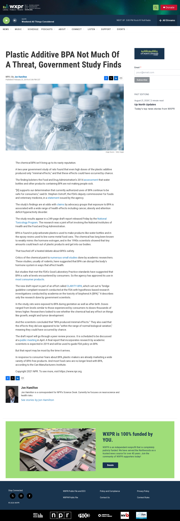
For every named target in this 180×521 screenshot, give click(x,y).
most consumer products (29, 279)
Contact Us (105, 497)
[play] (6, 20)
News (6, 29)
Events (121, 29)
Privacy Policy (143, 491)
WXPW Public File (70, 497)
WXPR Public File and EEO (74, 491)
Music (18, 29)
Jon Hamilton (20, 76)
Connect (77, 29)
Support (106, 29)
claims (60, 204)
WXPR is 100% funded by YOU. (128, 437)
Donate (170, 7)
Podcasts (47, 29)
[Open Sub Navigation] (11, 29)
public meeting (28, 340)
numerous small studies (63, 257)
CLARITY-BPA (74, 286)
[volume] (14, 20)
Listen (91, 29)
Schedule (33, 29)
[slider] (19, 20)
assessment (91, 179)
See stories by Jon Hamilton (37, 400)
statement (53, 197)
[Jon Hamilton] (12, 394)
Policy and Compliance (110, 491)
